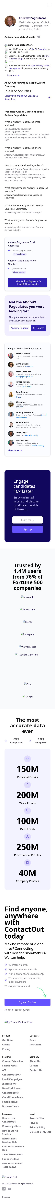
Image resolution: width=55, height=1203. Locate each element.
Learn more (27, 520)
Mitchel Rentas (23, 353)
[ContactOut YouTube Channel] (9, 1189)
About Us (35, 1061)
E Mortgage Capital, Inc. (29, 375)
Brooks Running (38, 445)
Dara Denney (22, 392)
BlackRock (29, 366)
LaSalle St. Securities (37, 49)
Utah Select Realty (31, 435)
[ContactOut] (16, 4)
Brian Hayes (22, 432)
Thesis (18, 397)
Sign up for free (27, 1002)
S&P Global (26, 387)
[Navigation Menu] (50, 4)
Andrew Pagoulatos (32, 18)
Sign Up (27, 529)
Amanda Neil (22, 440)
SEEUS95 (19, 407)
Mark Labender (23, 371)
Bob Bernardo (22, 422)
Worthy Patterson (24, 412)
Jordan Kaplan (23, 381)
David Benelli (22, 363)
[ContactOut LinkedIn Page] (4, 1189)
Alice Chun (21, 402)
